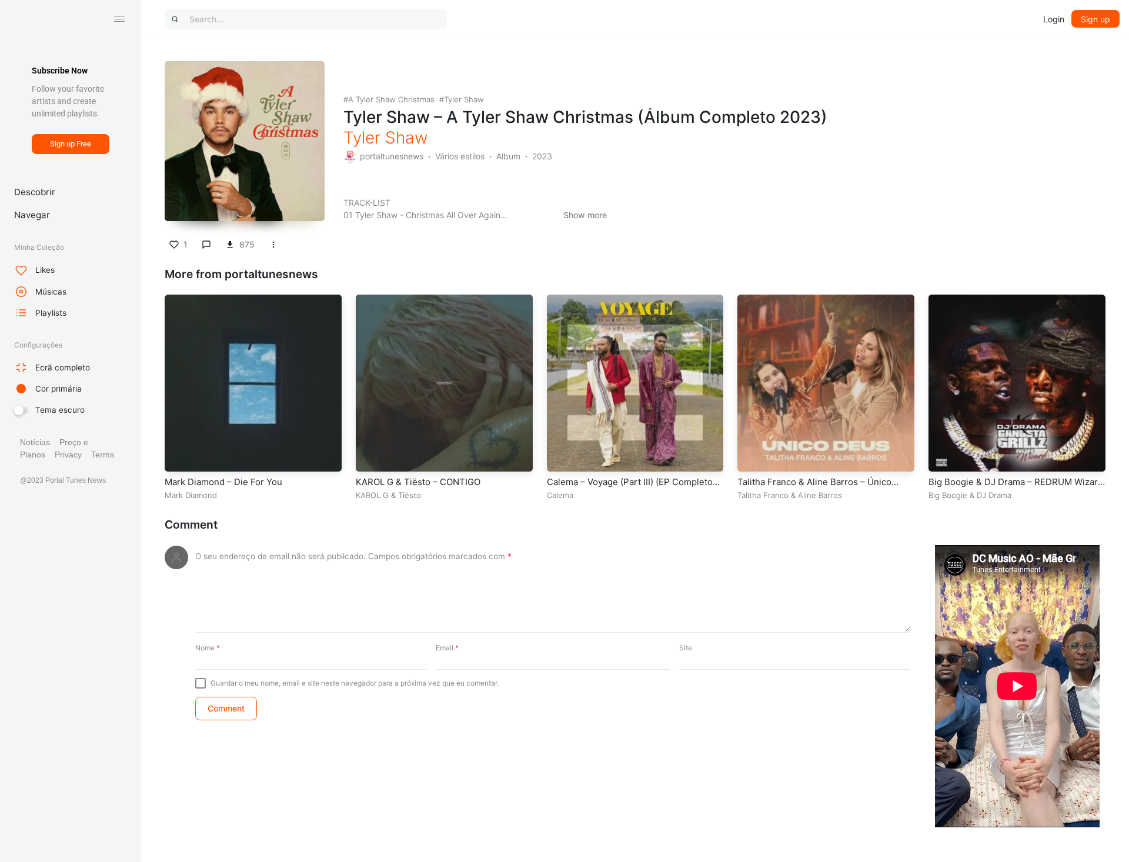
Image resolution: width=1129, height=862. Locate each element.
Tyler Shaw (464, 99)
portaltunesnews (391, 156)
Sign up (1095, 19)
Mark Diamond (191, 495)
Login (1053, 19)
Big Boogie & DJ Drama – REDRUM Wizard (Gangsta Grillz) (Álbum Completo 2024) (1015, 487)
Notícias (35, 442)
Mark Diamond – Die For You (223, 481)
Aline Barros (820, 495)
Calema (560, 495)
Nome (207, 647)
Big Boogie (947, 495)
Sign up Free (70, 143)
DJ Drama (994, 495)
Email (447, 647)
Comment (191, 525)
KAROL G (372, 495)
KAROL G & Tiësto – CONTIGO (418, 481)
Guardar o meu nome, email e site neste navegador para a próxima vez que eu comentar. (355, 683)
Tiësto (409, 495)
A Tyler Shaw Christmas (391, 99)
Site (685, 647)
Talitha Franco (763, 495)
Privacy (68, 454)
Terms (102, 454)
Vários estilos (460, 156)
